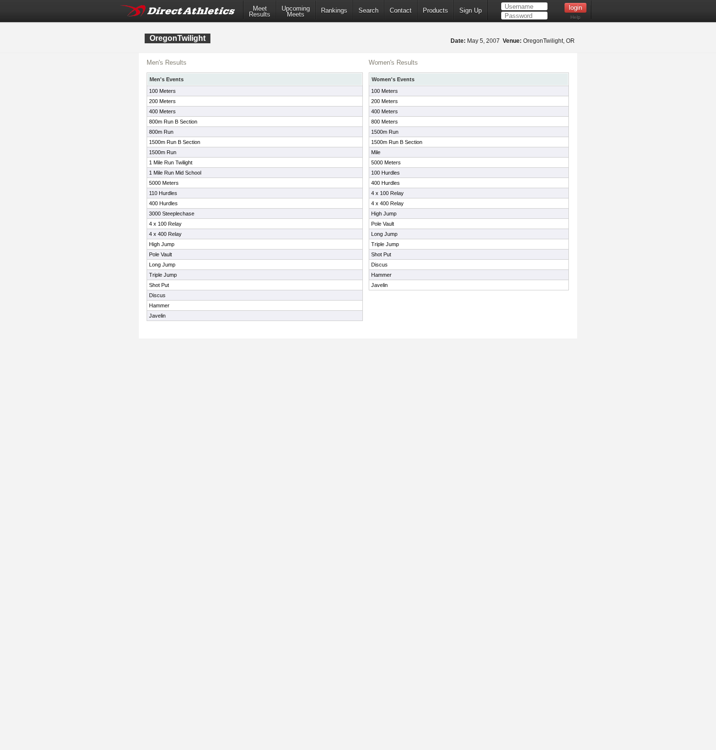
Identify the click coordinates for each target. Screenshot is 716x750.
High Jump (161, 244)
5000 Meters (164, 183)
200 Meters (162, 101)
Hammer (159, 305)
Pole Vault (160, 254)
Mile (375, 152)
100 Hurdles (385, 173)
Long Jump (162, 265)
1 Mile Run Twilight (170, 162)
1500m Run (162, 152)
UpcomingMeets (296, 11)
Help (575, 17)
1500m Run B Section (174, 142)
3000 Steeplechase (171, 213)
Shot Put (159, 285)
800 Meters (384, 122)
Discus (157, 295)
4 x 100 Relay (165, 224)
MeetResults (259, 11)
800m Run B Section (173, 122)
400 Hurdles (163, 203)
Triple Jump (163, 275)
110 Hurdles (163, 193)
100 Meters (162, 91)
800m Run (161, 132)
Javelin (157, 316)
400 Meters (162, 111)
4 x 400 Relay (165, 234)
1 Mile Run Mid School (175, 173)
